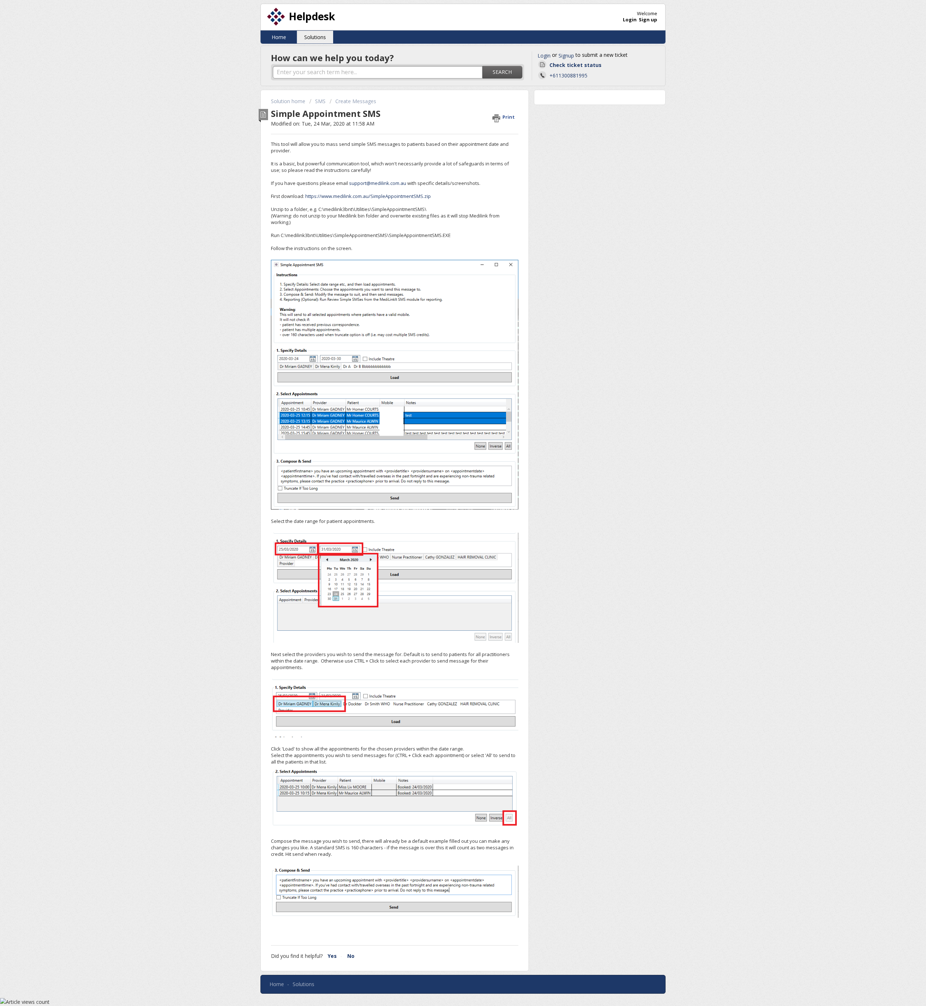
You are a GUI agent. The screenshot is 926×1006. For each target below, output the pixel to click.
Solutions (315, 37)
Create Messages (355, 101)
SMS (320, 101)
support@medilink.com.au (377, 183)
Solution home (289, 101)
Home (279, 37)
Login (544, 55)
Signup (566, 55)
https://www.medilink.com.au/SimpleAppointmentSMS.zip (368, 196)
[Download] (449, 420)
